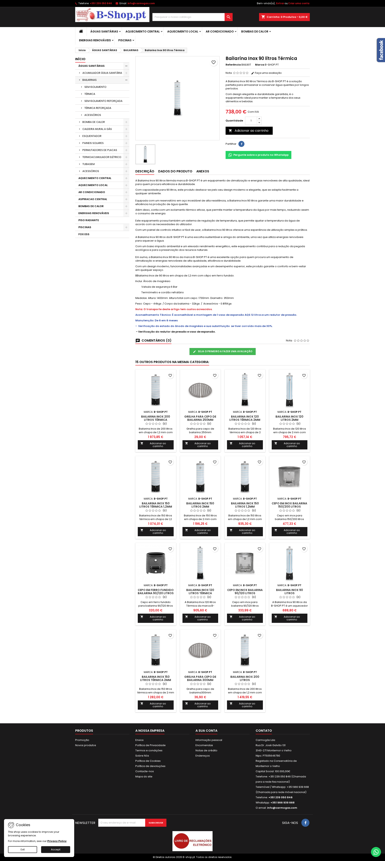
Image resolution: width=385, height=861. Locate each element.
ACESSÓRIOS (92, 115)
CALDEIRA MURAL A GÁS (97, 129)
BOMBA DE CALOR (93, 122)
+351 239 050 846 (101, 3)
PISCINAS (125, 40)
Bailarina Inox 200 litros (244, 678)
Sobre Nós (142, 756)
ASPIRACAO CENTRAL (92, 199)
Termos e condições (148, 750)
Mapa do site (143, 776)
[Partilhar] (241, 144)
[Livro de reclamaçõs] (192, 841)
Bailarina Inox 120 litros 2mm (289, 418)
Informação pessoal (209, 740)
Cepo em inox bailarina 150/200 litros (289, 505)
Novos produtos (85, 745)
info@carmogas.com (141, 3)
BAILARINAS (89, 80)
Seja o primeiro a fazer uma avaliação (224, 351)
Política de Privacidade (150, 745)
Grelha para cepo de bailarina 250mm (200, 418)
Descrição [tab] (144, 171)
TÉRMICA (89, 94)
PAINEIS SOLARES (93, 143)
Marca (259, 65)
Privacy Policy (57, 841)
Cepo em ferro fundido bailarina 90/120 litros (156, 591)
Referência (233, 65)
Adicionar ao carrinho (248, 130)
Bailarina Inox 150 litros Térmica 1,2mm (155, 505)
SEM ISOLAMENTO (95, 87)
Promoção (82, 740)
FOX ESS (83, 234)
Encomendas (204, 745)
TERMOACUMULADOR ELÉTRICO (101, 157)
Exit (23, 849)
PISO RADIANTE (88, 220)
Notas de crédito (206, 750)
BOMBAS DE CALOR (254, 31)
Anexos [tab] (202, 171)
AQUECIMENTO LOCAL (182, 31)
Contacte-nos (144, 771)
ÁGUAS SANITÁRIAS (104, 31)
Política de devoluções (150, 766)
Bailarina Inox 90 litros (289, 591)
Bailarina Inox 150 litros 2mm (200, 505)
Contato (264, 730)
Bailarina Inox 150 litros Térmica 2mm (155, 678)
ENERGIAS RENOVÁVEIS (95, 40)
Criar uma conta (298, 3)
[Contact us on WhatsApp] (376, 852)
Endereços (203, 756)
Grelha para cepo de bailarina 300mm (200, 678)
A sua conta (206, 730)
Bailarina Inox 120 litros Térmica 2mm (244, 418)
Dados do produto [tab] (175, 171)
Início (80, 59)
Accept (55, 849)
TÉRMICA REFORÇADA (97, 108)
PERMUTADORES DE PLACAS (99, 150)
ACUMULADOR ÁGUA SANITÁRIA (102, 73)
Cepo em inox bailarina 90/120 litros (245, 591)
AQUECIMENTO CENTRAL (143, 31)
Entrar (280, 3)
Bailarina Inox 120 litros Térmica (200, 591)
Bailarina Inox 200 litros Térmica (155, 418)
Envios (139, 740)
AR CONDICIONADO (220, 31)
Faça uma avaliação (268, 73)
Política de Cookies (148, 761)
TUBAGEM (88, 164)
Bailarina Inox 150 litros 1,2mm (245, 505)
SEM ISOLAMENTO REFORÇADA (103, 101)
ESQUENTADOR (91, 136)
